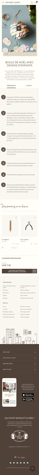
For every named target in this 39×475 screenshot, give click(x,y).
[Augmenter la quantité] (17, 244)
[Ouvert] (3, 2)
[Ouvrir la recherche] (32, 2)
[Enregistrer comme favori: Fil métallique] (16, 217)
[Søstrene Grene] (12, 2)
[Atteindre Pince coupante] (28, 225)
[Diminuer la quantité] (13, 244)
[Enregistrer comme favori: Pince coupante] (35, 217)
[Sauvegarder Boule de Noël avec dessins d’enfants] (31, 49)
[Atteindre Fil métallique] (10, 225)
